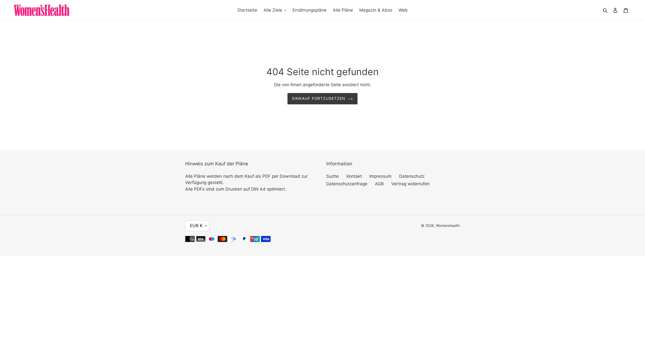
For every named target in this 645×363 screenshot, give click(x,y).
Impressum (380, 176)
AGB (379, 183)
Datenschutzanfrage (346, 183)
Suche (332, 176)
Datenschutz (412, 176)
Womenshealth (448, 225)
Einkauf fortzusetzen (318, 98)
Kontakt (354, 176)
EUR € (196, 225)
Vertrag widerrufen (410, 183)
